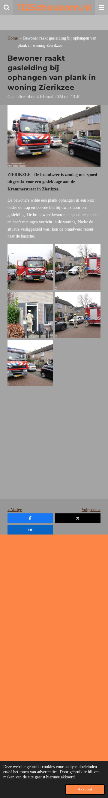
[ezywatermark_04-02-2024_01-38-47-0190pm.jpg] (30, 267)
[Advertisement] (54, 444)
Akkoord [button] (85, 789)
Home (13, 38)
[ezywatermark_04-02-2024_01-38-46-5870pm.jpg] (78, 315)
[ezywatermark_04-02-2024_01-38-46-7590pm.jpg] (78, 267)
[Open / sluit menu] (101, 7)
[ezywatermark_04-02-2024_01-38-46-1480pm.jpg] (30, 363)
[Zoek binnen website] (6, 7)
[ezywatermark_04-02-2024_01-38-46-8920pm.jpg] (30, 315)
